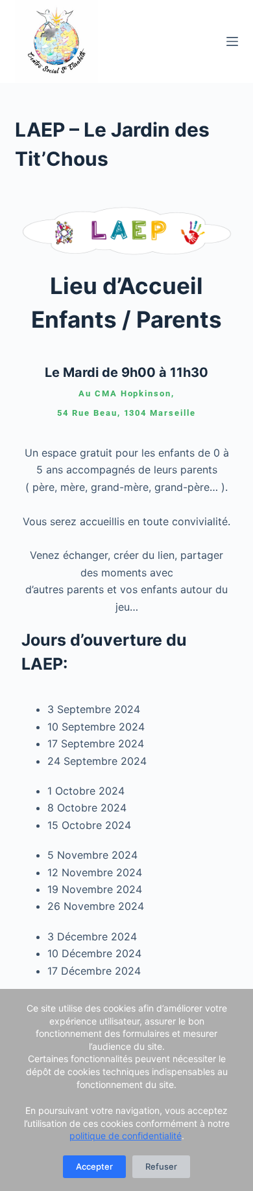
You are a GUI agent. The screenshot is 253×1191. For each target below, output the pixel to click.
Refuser (161, 1166)
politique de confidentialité (125, 1135)
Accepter (94, 1166)
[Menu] (232, 41)
